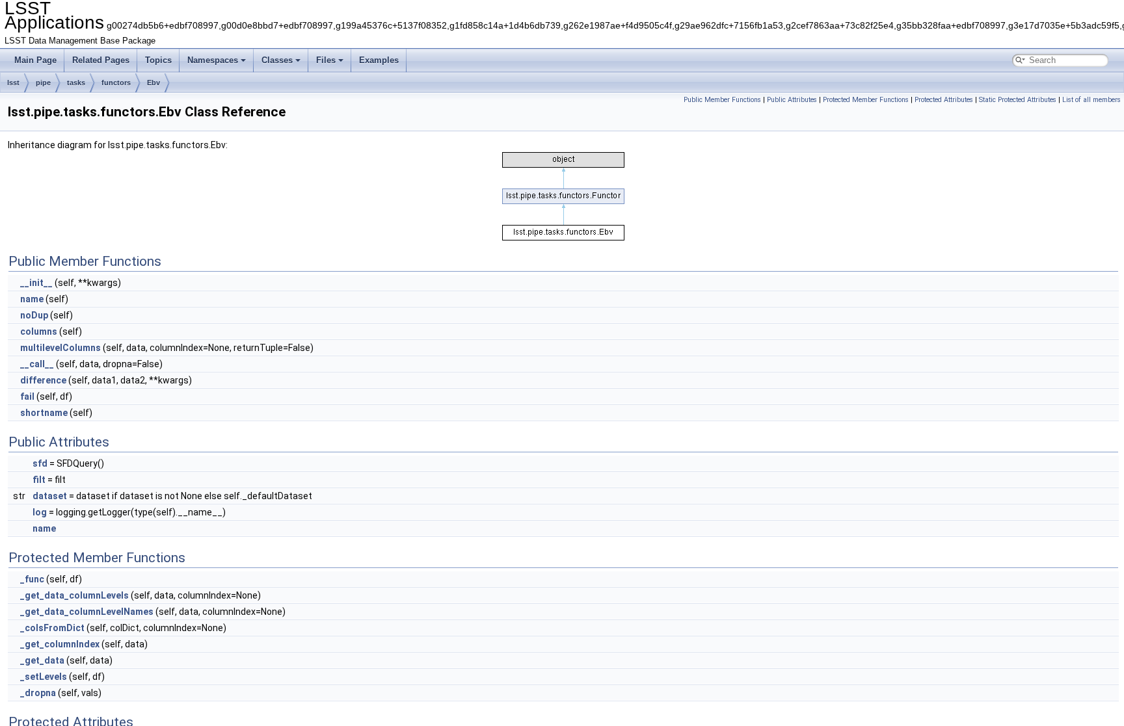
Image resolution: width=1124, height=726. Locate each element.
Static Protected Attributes (1017, 100)
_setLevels (43, 676)
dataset (50, 496)
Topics (158, 60)
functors (116, 82)
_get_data (42, 660)
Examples (379, 60)
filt (39, 479)
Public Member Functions (722, 100)
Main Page (35, 60)
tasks (76, 82)
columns (38, 331)
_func (32, 579)
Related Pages (100, 60)
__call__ (37, 364)
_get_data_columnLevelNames (87, 611)
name (32, 299)
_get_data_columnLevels (74, 595)
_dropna (38, 693)
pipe (43, 82)
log (40, 512)
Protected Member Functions (866, 100)
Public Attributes (792, 100)
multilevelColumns (60, 348)
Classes (277, 60)
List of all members (1091, 100)
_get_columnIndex (60, 644)
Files (326, 60)
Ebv (153, 82)
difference (43, 380)
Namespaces (212, 60)
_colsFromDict (52, 628)
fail (27, 396)
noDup (34, 315)
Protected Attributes (944, 100)
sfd (40, 463)
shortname (44, 413)
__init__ (36, 283)
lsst (13, 82)
